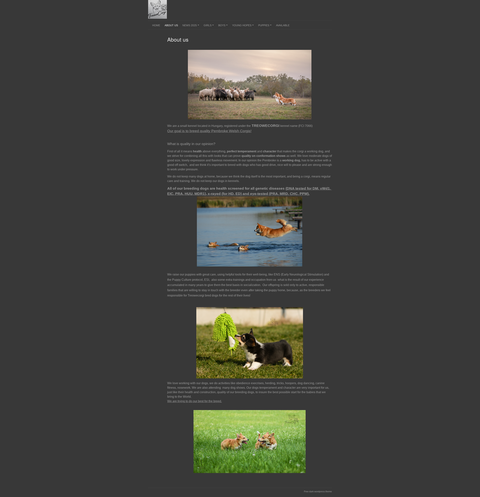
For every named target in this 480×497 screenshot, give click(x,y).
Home (156, 25)
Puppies (265, 26)
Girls (209, 26)
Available (283, 25)
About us (171, 25)
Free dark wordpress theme (318, 491)
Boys (223, 26)
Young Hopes (243, 26)
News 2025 (191, 26)
